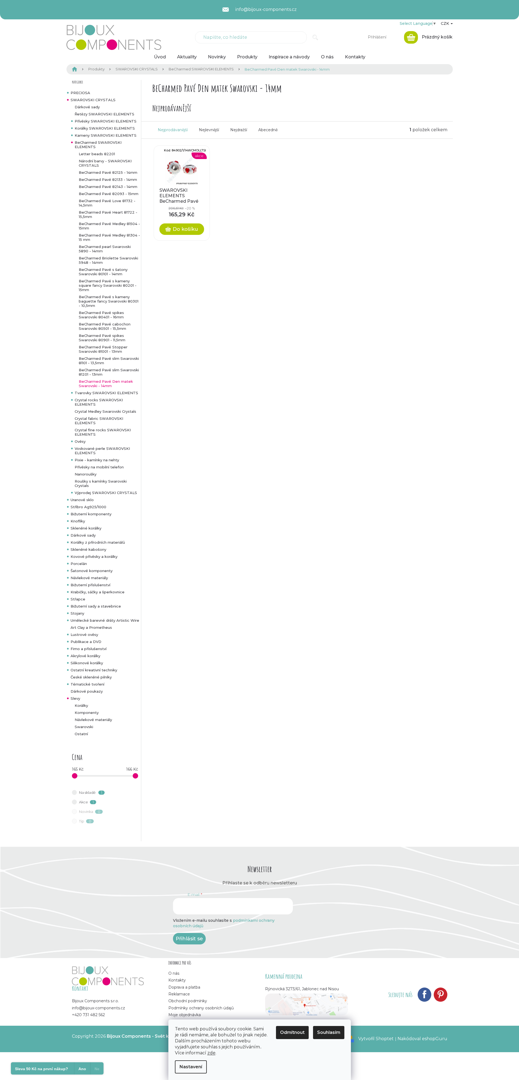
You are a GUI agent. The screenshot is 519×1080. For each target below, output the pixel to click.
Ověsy (80, 441)
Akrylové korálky (85, 656)
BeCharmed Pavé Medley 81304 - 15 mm (109, 237)
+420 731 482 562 (88, 1014)
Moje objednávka (184, 1014)
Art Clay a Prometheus (91, 627)
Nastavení (191, 1066)
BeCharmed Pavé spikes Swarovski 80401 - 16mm (101, 314)
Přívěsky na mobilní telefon (99, 467)
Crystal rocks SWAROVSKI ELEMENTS (99, 402)
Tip (85, 821)
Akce (86, 802)
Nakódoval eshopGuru (422, 1038)
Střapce (78, 599)
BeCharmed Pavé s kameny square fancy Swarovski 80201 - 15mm (107, 285)
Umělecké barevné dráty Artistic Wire (105, 620)
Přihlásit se (189, 939)
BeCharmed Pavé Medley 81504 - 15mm (109, 226)
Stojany (77, 613)
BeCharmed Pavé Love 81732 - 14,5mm (107, 203)
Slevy (75, 698)
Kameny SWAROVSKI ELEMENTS (105, 135)
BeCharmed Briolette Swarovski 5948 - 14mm (108, 260)
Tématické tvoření (87, 684)
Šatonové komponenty (92, 571)
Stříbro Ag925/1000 (88, 507)
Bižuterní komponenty (91, 514)
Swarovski (84, 727)
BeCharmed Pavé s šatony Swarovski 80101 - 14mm (103, 271)
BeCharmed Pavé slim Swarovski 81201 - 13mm (109, 372)
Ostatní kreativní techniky (94, 670)
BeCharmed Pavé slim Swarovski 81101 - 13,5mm (109, 360)
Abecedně (268, 129)
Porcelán (79, 563)
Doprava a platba (184, 987)
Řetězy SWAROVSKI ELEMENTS (104, 114)
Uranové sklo (82, 500)
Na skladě (90, 792)
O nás (173, 973)
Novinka (89, 811)
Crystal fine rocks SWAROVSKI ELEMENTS (103, 432)
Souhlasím (328, 1032)
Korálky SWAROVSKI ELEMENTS (105, 128)
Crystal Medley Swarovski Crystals (105, 411)
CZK (445, 23)
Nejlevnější (209, 129)
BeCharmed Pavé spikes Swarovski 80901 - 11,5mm (102, 337)
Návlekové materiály (89, 578)
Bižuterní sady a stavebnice (96, 606)
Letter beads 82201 (97, 154)
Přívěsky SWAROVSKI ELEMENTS (105, 121)
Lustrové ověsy (84, 634)
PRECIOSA (80, 93)
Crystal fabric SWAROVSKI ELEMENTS (99, 420)
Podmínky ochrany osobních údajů (201, 1008)
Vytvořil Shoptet (376, 1038)
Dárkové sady (87, 107)
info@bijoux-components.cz (98, 1008)
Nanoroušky (85, 474)
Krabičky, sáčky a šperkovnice (98, 592)
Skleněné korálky (86, 528)
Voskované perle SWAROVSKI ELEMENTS (102, 450)
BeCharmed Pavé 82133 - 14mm (108, 179)
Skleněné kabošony (88, 549)
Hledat (315, 37)
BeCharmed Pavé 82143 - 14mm (108, 186)
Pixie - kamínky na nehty (97, 460)
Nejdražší (238, 129)
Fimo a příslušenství (89, 649)
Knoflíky (78, 521)
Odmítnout (292, 1032)
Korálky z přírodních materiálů (98, 542)
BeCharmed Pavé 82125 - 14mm (108, 172)
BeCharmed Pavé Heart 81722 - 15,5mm (108, 214)
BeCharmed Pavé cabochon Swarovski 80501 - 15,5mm (104, 326)
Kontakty (177, 980)
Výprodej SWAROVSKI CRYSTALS (106, 492)
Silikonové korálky (87, 663)
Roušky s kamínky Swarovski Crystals (101, 483)
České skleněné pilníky (91, 677)
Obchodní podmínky (187, 1000)
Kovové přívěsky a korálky (94, 556)
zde (211, 1052)
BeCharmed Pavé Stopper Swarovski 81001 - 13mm (103, 349)
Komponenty (87, 712)
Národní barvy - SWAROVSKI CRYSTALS (105, 163)
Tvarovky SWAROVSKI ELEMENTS (106, 393)
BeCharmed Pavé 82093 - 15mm (108, 194)
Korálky (81, 705)
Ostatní (81, 734)
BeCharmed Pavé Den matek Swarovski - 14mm (106, 383)
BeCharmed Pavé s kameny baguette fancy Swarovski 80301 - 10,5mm (108, 301)
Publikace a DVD (86, 641)
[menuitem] (159, 57)
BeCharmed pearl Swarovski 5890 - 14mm (105, 248)
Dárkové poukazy (87, 691)
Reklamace (179, 994)
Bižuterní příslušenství (90, 585)
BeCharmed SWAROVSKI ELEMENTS (98, 144)
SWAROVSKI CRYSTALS (93, 100)
